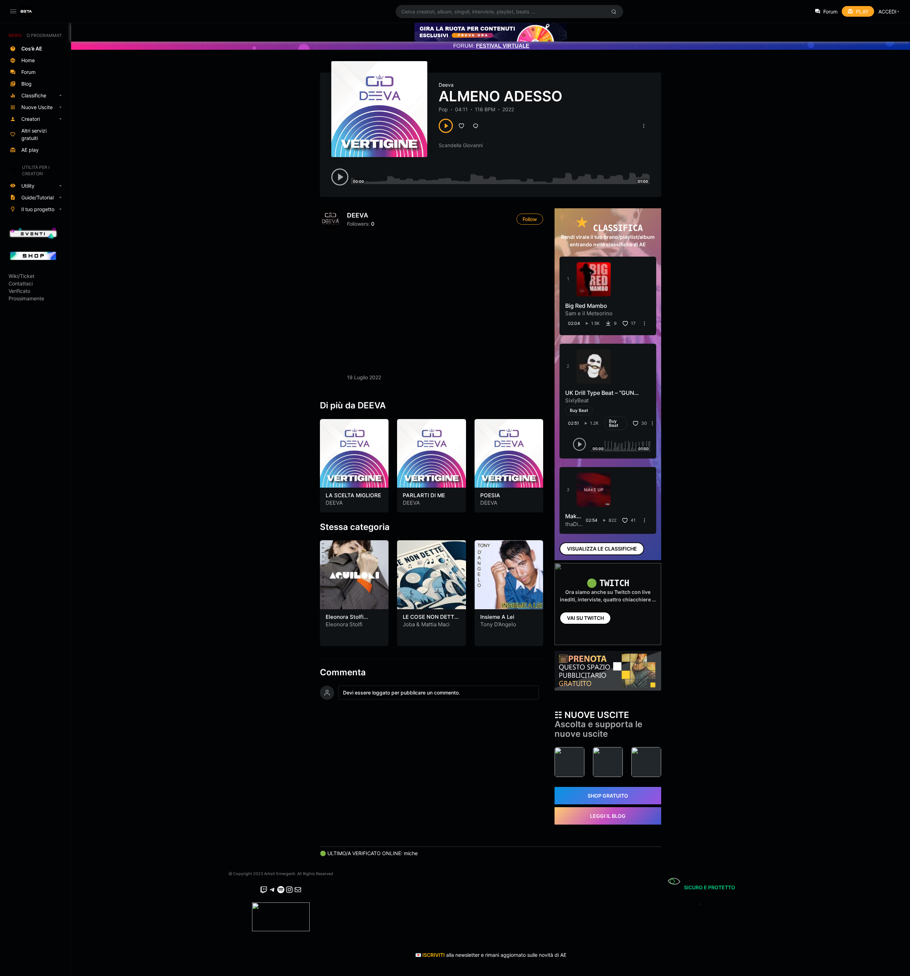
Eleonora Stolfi (344, 624)
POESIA (490, 495)
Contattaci (21, 283)
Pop (443, 109)
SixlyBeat (577, 400)
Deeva (446, 85)
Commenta (343, 672)
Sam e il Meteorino (588, 313)
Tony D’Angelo (498, 624)
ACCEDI (887, 12)
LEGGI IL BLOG (608, 816)
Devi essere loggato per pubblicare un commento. (401, 693)
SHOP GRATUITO (608, 796)
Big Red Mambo (586, 305)
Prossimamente (26, 298)
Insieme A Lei (497, 616)
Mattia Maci (435, 624)
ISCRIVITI (433, 955)
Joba (409, 624)
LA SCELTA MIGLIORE (353, 495)
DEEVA (357, 215)
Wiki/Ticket (21, 276)
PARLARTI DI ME (424, 495)
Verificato (19, 291)
